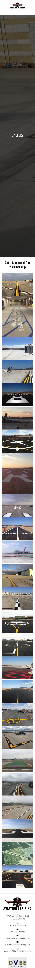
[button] (17, 11)
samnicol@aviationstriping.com (17, 938)
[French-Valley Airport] (17, 714)
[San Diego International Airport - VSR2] (17, 784)
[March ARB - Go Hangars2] (17, 876)
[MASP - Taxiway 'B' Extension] (17, 691)
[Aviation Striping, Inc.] (17, 284)
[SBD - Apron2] (17, 737)
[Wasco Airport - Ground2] (17, 830)
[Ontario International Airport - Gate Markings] (17, 760)
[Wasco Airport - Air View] (17, 853)
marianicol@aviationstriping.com (17, 945)
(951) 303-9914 (20, 925)
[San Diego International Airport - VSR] (17, 807)
